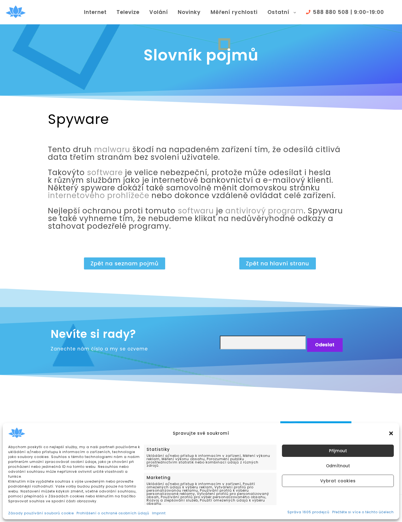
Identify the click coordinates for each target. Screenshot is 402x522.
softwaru (196, 210)
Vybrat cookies (338, 481)
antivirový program (264, 210)
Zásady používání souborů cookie (41, 513)
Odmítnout (338, 466)
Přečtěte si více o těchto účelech (363, 512)
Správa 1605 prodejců (308, 512)
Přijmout (338, 451)
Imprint (159, 513)
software (105, 172)
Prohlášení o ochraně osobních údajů (113, 513)
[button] (391, 433)
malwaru (112, 149)
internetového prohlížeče (98, 195)
